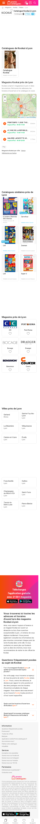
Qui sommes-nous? (8, 741)
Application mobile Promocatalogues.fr (14, 739)
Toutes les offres (7, 734)
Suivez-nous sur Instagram (10, 758)
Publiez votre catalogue (9, 744)
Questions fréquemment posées (12, 729)
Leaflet (22, 117)
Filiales (21, 7)
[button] (21, 106)
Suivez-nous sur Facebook (10, 755)
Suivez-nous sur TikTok (9, 763)
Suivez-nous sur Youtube (10, 760)
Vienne (23, 150)
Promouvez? (6, 731)
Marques (4, 736)
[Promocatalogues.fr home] (14, 3)
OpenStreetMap (31, 117)
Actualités (5, 746)
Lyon (26, 668)
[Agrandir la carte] (34, 96)
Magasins (8, 7)
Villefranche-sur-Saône (9, 153)
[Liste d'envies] (30, 3)
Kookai (15, 7)
